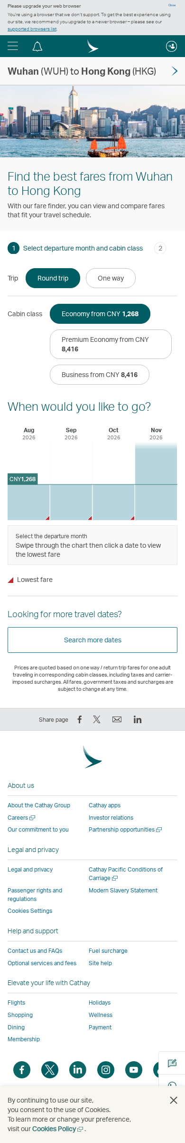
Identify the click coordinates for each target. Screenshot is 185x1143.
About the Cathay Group (39, 805)
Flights (16, 1002)
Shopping (20, 1014)
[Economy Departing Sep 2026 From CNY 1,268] (71, 502)
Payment (100, 1027)
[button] (12, 46)
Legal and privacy (30, 869)
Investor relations (111, 817)
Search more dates (92, 640)
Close (172, 5)
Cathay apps (104, 805)
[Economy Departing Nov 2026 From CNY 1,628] (156, 481)
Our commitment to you (38, 829)
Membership (24, 1039)
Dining (16, 1027)
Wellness (100, 1014)
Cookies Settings (30, 911)
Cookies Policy (58, 1128)
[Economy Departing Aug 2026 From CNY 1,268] (29, 502)
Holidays (100, 1002)
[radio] (53, 278)
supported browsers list (32, 28)
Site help (100, 963)
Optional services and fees (42, 963)
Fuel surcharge (108, 950)
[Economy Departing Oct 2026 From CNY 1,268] (113, 502)
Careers (22, 817)
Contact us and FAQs (35, 950)
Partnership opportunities (126, 829)
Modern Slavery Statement (123, 890)
